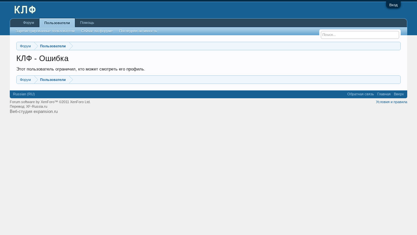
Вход (393, 5)
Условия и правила (391, 102)
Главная (384, 94)
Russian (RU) (24, 94)
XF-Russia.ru (36, 106)
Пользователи (57, 23)
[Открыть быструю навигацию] (397, 46)
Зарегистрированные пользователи (45, 31)
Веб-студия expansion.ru (34, 111)
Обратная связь (360, 94)
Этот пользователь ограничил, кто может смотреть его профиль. (80, 69)
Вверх (399, 94)
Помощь (87, 22)
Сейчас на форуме (97, 31)
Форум (28, 22)
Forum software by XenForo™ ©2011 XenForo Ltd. (50, 102)
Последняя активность (138, 31)
